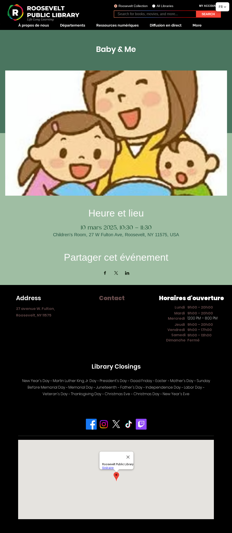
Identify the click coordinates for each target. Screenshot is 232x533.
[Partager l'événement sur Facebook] (105, 273)
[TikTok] (128, 424)
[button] (33, 25)
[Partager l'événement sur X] (116, 273)
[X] (116, 424)
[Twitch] (141, 424)
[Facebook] (91, 424)
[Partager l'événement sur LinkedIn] (127, 273)
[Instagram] (103, 424)
